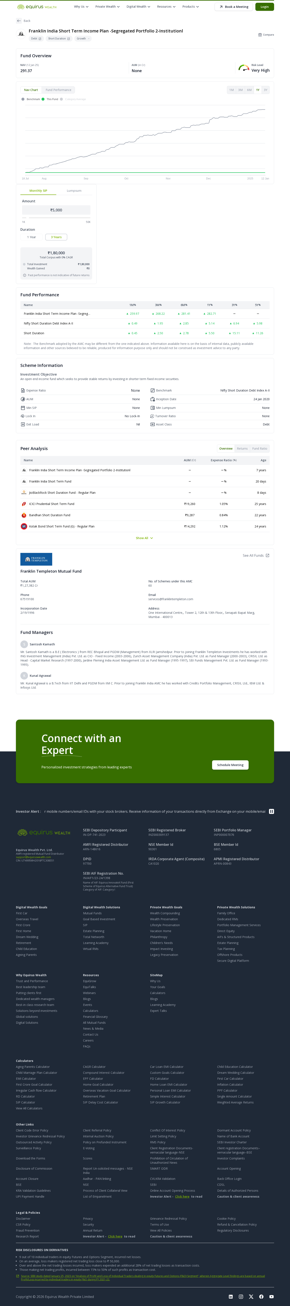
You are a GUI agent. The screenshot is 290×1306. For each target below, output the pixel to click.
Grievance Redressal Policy (168, 1219)
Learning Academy (95, 943)
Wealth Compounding (165, 913)
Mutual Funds (92, 913)
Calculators (90, 1011)
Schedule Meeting (230, 765)
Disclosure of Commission (34, 1168)
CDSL (221, 1185)
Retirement (23, 943)
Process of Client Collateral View (105, 1191)
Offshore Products (229, 955)
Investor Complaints (231, 1158)
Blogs (87, 999)
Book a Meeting (236, 7)
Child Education (26, 949)
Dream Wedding (27, 937)
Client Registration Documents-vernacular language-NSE (171, 1150)
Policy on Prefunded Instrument (105, 1142)
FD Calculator (159, 1079)
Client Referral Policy (97, 1130)
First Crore (23, 925)
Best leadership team (30, 987)
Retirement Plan (94, 1096)
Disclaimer (23, 1219)
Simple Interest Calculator (167, 1096)
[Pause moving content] (271, 811)
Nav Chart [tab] (31, 90)
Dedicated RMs (227, 919)
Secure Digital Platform (233, 961)
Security (88, 1224)
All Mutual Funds (94, 1023)
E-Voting (88, 1148)
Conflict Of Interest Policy (167, 1130)
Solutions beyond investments (36, 1011)
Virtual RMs (91, 949)
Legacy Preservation (164, 955)
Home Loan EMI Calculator (168, 1084)
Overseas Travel (27, 919)
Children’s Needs (161, 943)
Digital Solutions (27, 1023)
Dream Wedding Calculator (235, 1073)
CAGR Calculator (94, 1067)
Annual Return (92, 1230)
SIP (85, 925)
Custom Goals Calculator (167, 1073)
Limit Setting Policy (163, 1136)
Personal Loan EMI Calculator (170, 1090)
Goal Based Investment (99, 919)
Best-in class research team (35, 1005)
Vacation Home (160, 931)
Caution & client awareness (238, 1196)
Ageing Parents (26, 955)
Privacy (88, 1219)
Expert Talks (158, 1011)
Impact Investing (161, 949)
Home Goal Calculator (98, 1084)
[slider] (27, 217)
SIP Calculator (25, 1102)
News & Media (93, 1028)
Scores (87, 1158)
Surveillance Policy (28, 1148)
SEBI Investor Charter (232, 1142)
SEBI (153, 1185)
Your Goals (157, 987)
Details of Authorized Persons (237, 1191)
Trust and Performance (32, 981)
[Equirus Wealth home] (37, 7)
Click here (182, 1196)
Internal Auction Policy (98, 1136)
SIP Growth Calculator (165, 1102)
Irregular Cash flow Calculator (36, 1090)
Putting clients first (28, 993)
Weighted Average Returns (235, 1102)
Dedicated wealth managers (35, 999)
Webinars (89, 993)
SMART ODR (159, 1168)
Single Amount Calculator (234, 1096)
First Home (23, 931)
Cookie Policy (226, 1219)
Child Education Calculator (235, 1067)
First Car (21, 913)
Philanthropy (158, 937)
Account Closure (27, 1179)
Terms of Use (159, 1224)
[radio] (31, 237)
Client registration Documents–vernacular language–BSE (238, 1150)
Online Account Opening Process (172, 1191)
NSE (86, 1185)
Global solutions (27, 1017)
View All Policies (161, 1230)
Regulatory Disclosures (233, 1230)
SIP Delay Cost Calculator (100, 1102)
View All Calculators (29, 1108)
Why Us (155, 981)
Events (87, 1005)
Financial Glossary (95, 1017)
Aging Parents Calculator (33, 1067)
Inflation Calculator (230, 1084)
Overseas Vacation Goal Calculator (107, 1090)
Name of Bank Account (233, 1136)
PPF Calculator (227, 1090)
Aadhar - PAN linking (97, 1179)
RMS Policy (157, 1142)
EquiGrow (89, 981)
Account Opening (229, 1168)
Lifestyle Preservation (165, 925)
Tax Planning (226, 949)
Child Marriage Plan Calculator (36, 1073)
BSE (18, 1185)
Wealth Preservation (164, 919)
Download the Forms (30, 1158)
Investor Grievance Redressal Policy (40, 1136)
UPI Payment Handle (30, 1196)
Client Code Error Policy (32, 1130)
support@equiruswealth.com (33, 857)
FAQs (86, 1046)
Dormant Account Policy (234, 1130)
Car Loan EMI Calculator (166, 1067)
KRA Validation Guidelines (33, 1191)
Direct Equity (226, 931)
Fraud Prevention (27, 1230)
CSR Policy (23, 1224)
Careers (88, 1040)
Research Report (27, 1236)
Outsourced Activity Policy (34, 1142)
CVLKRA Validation (162, 1179)
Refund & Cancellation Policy (237, 1224)
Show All (142, 538)
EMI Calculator (26, 1079)
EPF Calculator (93, 1079)
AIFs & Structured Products (236, 937)
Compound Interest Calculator (103, 1073)
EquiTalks (89, 987)
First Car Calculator (230, 1079)
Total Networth (93, 937)
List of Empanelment (97, 1196)
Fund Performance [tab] (58, 90)
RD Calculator (25, 1096)
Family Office (226, 913)
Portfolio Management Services (239, 925)
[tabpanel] (145, 138)
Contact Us (90, 1034)
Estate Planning (93, 931)
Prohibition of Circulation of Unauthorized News (169, 1160)
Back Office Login (229, 1179)
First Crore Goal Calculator (34, 1084)
